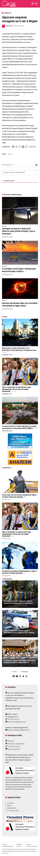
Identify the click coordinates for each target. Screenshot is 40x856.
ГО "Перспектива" (13, 811)
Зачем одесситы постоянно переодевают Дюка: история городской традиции (19, 496)
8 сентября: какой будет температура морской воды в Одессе (19, 270)
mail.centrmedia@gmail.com (17, 722)
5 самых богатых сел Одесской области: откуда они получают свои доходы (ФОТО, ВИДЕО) (19, 427)
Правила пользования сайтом (31, 845)
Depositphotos (11, 808)
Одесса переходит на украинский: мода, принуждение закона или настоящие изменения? (16, 389)
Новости (7, 13)
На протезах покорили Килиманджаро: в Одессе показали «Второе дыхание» (19, 572)
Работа (9, 805)
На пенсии (10, 803)
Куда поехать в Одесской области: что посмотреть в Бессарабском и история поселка (19, 349)
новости (10, 154)
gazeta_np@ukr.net (14, 749)
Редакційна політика (19, 845)
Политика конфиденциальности (7, 845)
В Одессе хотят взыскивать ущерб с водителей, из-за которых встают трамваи (19, 632)
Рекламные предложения (16, 744)
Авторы (24, 671)
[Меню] (36, 3)
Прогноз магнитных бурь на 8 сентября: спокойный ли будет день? (20, 304)
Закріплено (32, 3)
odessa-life (9, 26)
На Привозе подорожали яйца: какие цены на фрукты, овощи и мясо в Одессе (19, 661)
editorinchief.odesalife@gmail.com (19, 730)
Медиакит (11, 741)
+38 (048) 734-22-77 (13, 719)
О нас (14, 671)
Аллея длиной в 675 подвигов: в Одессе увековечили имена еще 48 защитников (18, 602)
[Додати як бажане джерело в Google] (32, 147)
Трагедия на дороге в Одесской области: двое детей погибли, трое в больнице (18, 231)
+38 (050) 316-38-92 (14, 746)
